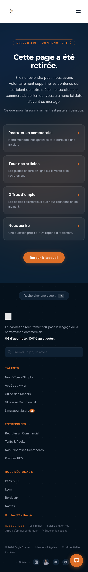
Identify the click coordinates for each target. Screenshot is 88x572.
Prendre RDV (14, 458)
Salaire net (35, 525)
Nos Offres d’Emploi (19, 377)
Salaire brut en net (58, 525)
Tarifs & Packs (15, 441)
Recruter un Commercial (22, 433)
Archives (10, 552)
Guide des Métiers (18, 394)
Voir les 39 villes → (18, 515)
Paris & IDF (12, 481)
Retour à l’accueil (44, 258)
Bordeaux (11, 498)
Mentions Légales (46, 547)
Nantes (10, 506)
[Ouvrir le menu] (78, 11)
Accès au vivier (15, 385)
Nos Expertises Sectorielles (24, 450)
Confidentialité (71, 547)
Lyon (8, 489)
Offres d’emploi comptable (21, 530)
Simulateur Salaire (19, 410)
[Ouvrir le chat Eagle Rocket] (76, 560)
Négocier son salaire (55, 530)
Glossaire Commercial (20, 402)
